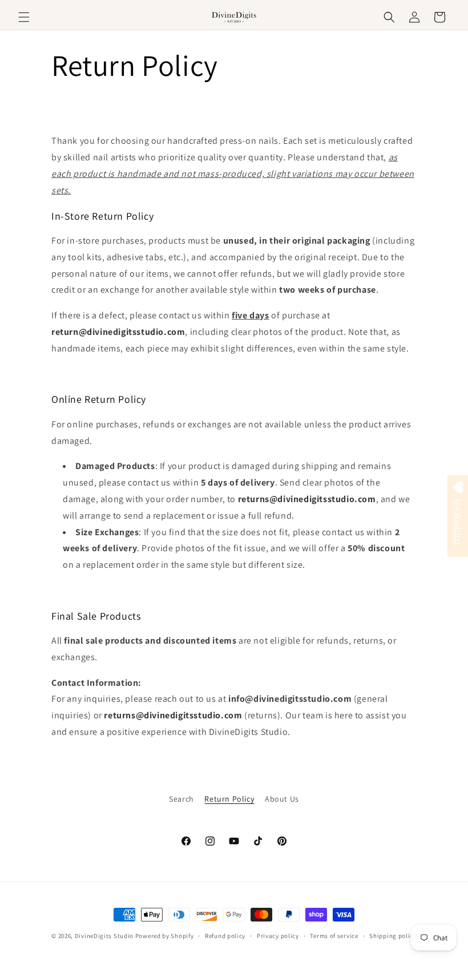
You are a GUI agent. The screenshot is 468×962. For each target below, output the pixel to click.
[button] (24, 17)
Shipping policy (393, 936)
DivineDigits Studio (105, 936)
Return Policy (229, 799)
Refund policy (225, 936)
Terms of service (334, 936)
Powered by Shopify (164, 936)
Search (181, 799)
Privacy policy (278, 936)
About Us (282, 799)
